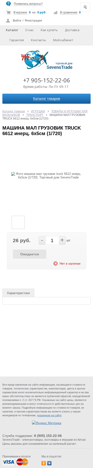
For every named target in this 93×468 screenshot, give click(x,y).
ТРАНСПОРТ (34, 115)
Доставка (72, 30)
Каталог (12, 30)
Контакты (38, 40)
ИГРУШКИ (38, 111)
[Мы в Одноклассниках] (43, 463)
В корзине (20, 12)
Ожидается (29, 254)
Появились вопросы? (28, 4)
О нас (29, 30)
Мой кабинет (63, 40)
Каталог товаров (13, 111)
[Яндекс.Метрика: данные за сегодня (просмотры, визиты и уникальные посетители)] (46, 423)
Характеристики (18, 293)
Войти (17, 20)
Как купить (49, 30)
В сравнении (68, 12)
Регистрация (33, 20)
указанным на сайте (49, 415)
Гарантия (17, 40)
